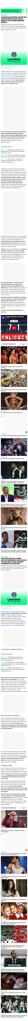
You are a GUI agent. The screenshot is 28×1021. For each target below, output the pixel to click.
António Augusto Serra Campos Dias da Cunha (13, 611)
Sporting (4, 75)
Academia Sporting (6, 625)
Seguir (24, 11)
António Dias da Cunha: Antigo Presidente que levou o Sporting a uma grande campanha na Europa (12, 151)
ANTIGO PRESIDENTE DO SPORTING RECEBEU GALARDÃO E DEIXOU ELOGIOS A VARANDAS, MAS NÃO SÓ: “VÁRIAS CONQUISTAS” (14, 664)
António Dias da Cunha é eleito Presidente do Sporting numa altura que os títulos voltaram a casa (12, 160)
